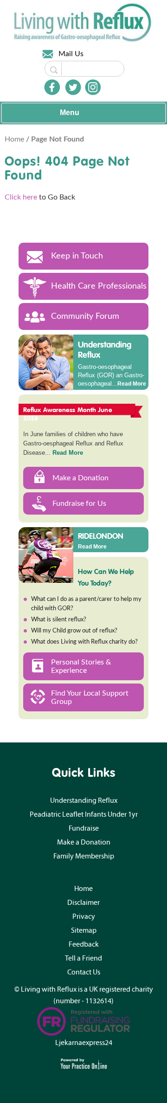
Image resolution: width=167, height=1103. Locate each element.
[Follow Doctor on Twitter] (73, 87)
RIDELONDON (100, 535)
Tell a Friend (83, 958)
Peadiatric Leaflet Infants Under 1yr (84, 814)
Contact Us (83, 972)
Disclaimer (83, 902)
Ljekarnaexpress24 (83, 1042)
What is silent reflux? (58, 620)
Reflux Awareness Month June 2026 (67, 414)
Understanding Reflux (104, 349)
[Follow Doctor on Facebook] (52, 87)
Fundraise (84, 828)
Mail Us (71, 54)
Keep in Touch (77, 256)
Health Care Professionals (99, 286)
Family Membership (83, 856)
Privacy (83, 916)
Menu (69, 112)
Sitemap (83, 930)
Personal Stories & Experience (81, 666)
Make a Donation (80, 478)
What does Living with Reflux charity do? (84, 642)
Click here (21, 197)
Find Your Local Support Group (89, 697)
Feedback (84, 944)
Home (15, 139)
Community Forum (85, 316)
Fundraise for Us (79, 503)
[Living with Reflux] (83, 22)
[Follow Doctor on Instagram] (93, 87)
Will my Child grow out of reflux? (74, 631)
